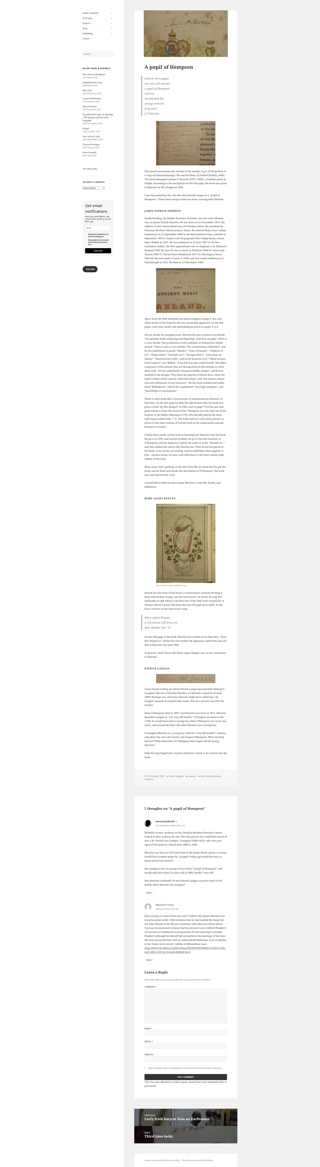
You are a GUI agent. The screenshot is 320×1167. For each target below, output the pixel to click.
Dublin (218, 776)
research (192, 776)
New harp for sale (91, 136)
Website (149, 1054)
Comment (151, 986)
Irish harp (87, 18)
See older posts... (90, 168)
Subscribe (98, 251)
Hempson (149, 779)
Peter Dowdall (89, 152)
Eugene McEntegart (92, 98)
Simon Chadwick (90, 13)
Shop (85, 28)
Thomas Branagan (91, 144)
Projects (86, 23)
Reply (149, 892)
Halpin (86, 128)
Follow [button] (90, 269)
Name (148, 1028)
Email (148, 1041)
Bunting (210, 776)
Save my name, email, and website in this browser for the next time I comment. (185, 1068)
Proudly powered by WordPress (197, 1160)
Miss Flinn (87, 90)
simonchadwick (165, 821)
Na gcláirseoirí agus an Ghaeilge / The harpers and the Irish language (98, 117)
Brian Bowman (90, 106)
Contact (86, 38)
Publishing (88, 33)
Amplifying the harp (92, 82)
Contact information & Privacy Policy (162, 1160)
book (202, 776)
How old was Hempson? (94, 74)
